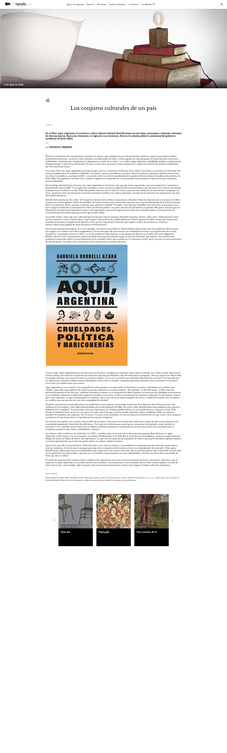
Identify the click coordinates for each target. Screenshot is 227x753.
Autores (90, 4)
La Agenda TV (148, 4)
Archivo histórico (117, 4)
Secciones (101, 4)
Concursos (134, 4)
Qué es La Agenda (75, 4)
